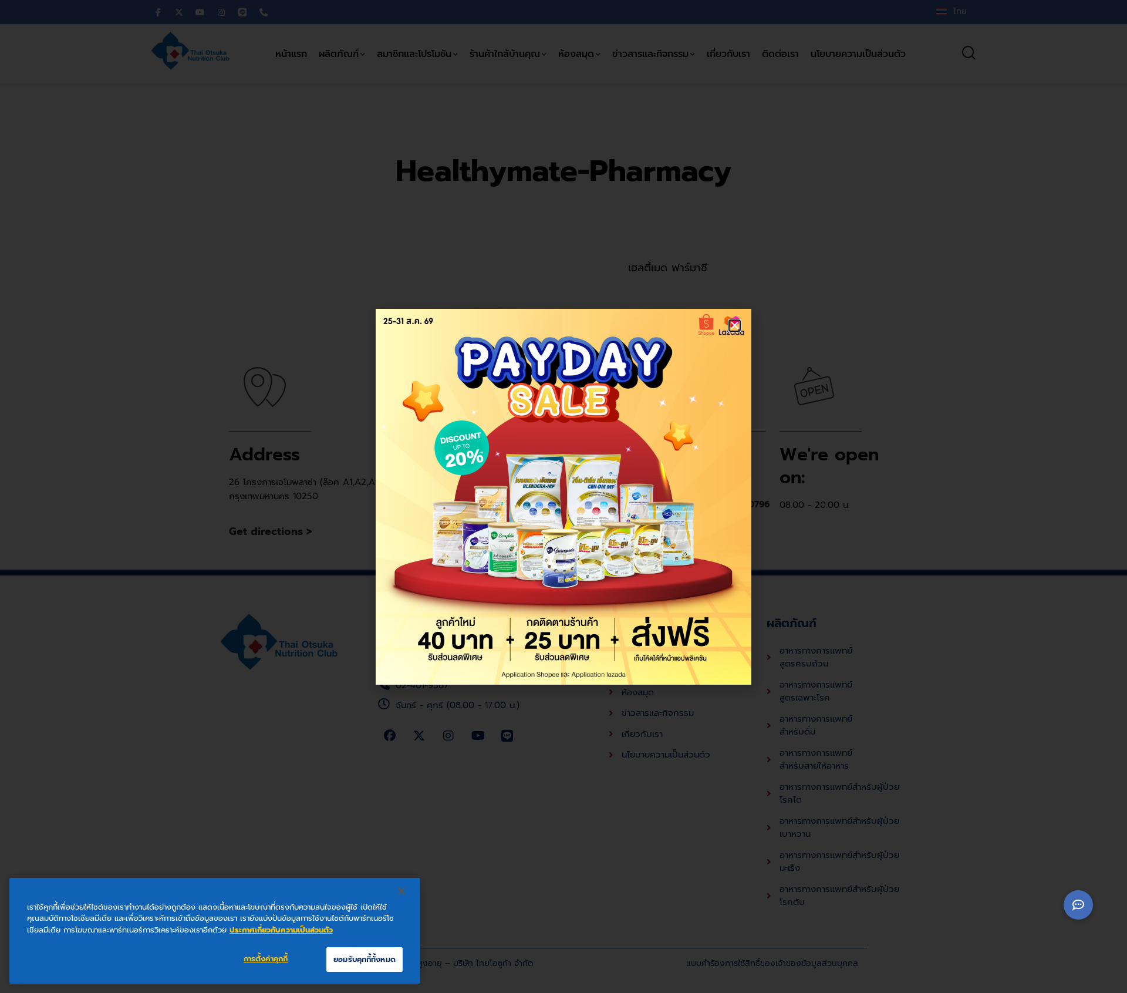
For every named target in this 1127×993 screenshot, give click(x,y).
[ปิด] (401, 891)
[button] (735, 326)
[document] (563, 496)
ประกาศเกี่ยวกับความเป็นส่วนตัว (281, 929)
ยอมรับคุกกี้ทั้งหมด (364, 959)
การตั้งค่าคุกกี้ (266, 958)
